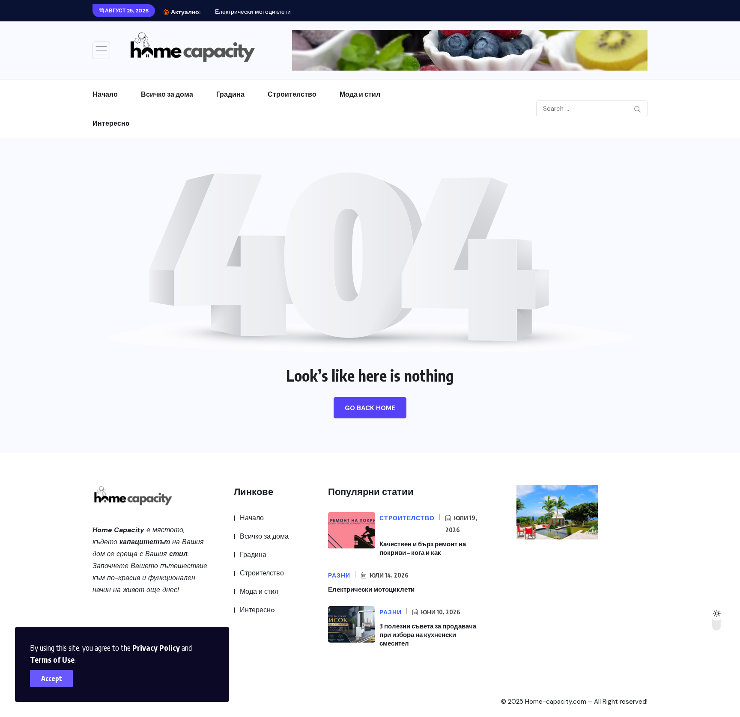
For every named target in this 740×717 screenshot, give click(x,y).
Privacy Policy (156, 647)
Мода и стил (360, 94)
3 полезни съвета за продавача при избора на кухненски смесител (427, 634)
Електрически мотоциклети (253, 11)
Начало (105, 94)
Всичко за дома (167, 94)
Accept (51, 678)
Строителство (292, 94)
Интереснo (110, 123)
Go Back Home (370, 408)
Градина (230, 94)
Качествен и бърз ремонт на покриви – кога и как (422, 548)
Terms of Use (52, 659)
